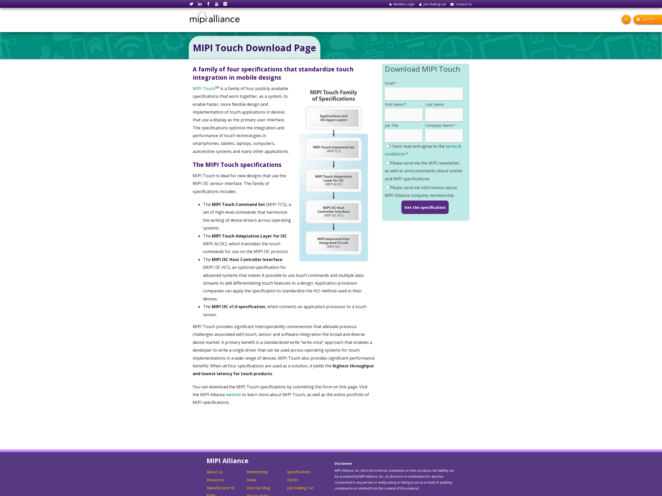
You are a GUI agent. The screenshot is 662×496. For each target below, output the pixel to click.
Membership (257, 471)
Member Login (404, 4)
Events (292, 479)
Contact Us (464, 4)
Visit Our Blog (258, 487)
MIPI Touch (204, 88)
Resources (215, 479)
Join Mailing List (300, 487)
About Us (215, 471)
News (251, 479)
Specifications (299, 471)
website (233, 394)
